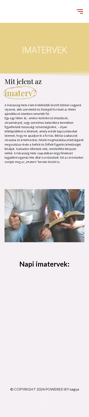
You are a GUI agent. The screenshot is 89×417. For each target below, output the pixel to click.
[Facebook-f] (44, 398)
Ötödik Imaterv (16, 315)
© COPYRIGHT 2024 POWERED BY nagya (44, 389)
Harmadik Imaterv (19, 295)
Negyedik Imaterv (52, 295)
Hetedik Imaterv (17, 336)
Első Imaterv (14, 274)
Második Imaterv (43, 274)
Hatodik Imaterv (46, 315)
